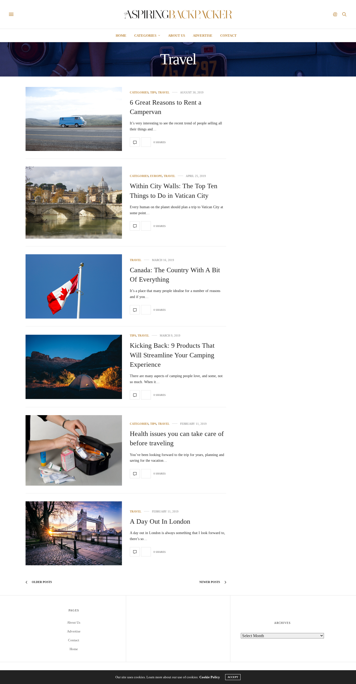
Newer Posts (210, 582)
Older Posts (41, 582)
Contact (228, 35)
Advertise (202, 35)
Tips (153, 92)
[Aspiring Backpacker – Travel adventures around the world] (178, 14)
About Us (176, 35)
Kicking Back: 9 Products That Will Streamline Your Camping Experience (172, 355)
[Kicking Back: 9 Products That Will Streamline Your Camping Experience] (74, 367)
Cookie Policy (209, 677)
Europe (156, 176)
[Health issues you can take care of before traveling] (74, 450)
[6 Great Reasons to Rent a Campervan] (74, 119)
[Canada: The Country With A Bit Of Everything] (74, 286)
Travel (163, 92)
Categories (145, 35)
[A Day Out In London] (74, 533)
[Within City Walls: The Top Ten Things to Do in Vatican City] (74, 203)
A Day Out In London (160, 521)
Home (121, 35)
